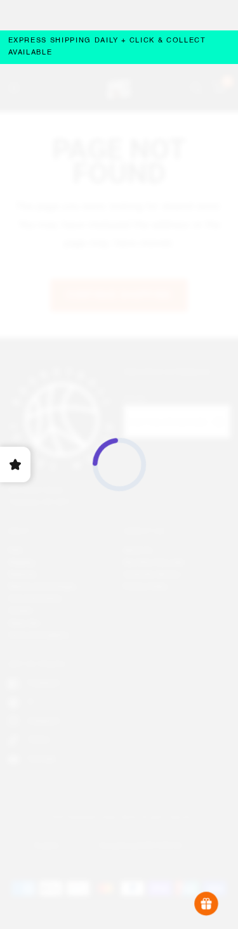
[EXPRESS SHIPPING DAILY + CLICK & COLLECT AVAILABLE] (119, 47)
